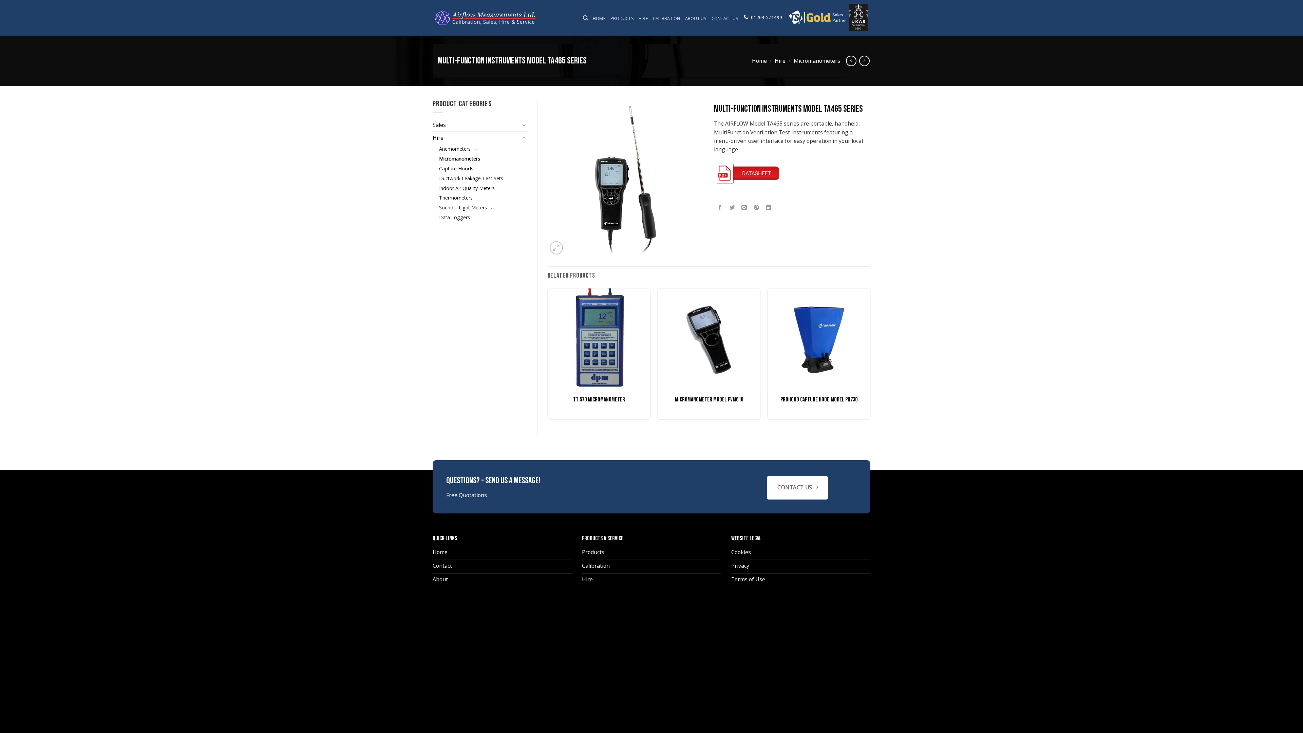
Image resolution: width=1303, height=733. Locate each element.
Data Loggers (454, 217)
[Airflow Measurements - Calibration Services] (486, 18)
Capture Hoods (456, 168)
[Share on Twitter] (732, 207)
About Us (696, 18)
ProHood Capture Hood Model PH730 (818, 399)
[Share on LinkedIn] (768, 207)
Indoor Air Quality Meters (467, 188)
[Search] (585, 18)
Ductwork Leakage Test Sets (471, 178)
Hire (643, 18)
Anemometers (455, 149)
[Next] (870, 356)
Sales (439, 125)
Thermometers (456, 197)
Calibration (666, 18)
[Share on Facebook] (720, 207)
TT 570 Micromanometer (599, 399)
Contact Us (725, 18)
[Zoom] (556, 247)
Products (622, 18)
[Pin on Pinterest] (756, 207)
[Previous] (548, 356)
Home (599, 18)
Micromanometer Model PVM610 (709, 399)
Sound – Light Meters (463, 207)
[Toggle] (524, 125)
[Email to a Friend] (744, 207)
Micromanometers (817, 60)
